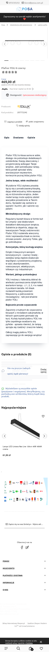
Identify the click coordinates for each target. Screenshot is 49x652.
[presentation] (5, 44)
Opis (6, 137)
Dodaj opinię (44, 370)
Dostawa (18, 137)
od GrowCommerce (27, 626)
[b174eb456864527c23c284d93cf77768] (24, 42)
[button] (6, 60)
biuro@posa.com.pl (33, 2)
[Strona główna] (24, 10)
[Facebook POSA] (22, 547)
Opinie (31, 137)
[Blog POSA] (27, 547)
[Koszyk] (30, 648)
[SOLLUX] (24, 107)
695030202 (14, 2)
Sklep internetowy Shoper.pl (13, 623)
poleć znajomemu (36, 122)
